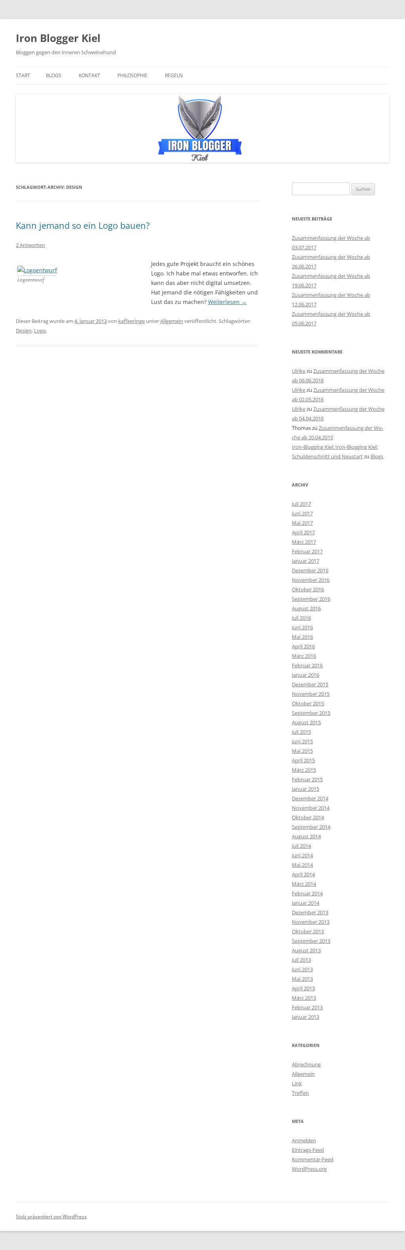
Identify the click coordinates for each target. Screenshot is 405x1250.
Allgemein (171, 321)
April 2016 (303, 646)
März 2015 (304, 769)
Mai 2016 (302, 636)
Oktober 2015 (308, 703)
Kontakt (89, 75)
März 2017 (304, 541)
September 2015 (311, 712)
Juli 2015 (301, 731)
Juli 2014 (301, 845)
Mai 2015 (302, 750)
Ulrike (298, 370)
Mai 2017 (302, 522)
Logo (40, 330)
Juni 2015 (302, 741)
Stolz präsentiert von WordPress (51, 1216)
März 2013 (304, 997)
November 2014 (310, 807)
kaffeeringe (131, 321)
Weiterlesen (227, 302)
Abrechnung (306, 1064)
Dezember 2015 (310, 684)
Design (24, 330)
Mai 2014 (302, 864)
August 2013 (306, 950)
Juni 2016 (302, 627)
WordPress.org (309, 1168)
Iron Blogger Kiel (58, 38)
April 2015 (303, 760)
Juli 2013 (301, 959)
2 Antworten (30, 245)
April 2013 (303, 988)
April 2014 (303, 874)
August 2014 (306, 836)
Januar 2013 (305, 1016)
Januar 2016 (305, 674)
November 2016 (310, 579)
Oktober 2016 (308, 589)
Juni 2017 (302, 513)
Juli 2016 (301, 617)
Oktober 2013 (308, 931)
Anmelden (304, 1140)
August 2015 (306, 722)
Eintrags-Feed (308, 1149)
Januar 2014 (305, 902)
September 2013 (311, 940)
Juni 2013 (302, 969)
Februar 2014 (307, 893)
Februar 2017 (307, 551)
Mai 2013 (302, 978)
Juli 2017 (301, 503)
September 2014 (311, 826)
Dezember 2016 (310, 570)
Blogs (53, 75)
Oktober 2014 (308, 817)
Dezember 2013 (310, 912)
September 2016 (311, 598)
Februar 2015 (307, 779)
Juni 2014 (302, 855)
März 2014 (304, 883)
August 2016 (306, 608)
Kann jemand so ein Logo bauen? (83, 225)
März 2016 (304, 655)
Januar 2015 (305, 788)
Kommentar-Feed (312, 1159)
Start (23, 75)
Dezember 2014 (310, 798)
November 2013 (310, 921)
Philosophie (132, 75)
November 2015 (310, 693)
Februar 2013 (307, 1007)
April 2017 (303, 532)
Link (297, 1083)
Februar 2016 (307, 665)
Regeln (174, 75)
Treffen (300, 1092)
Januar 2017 (305, 560)
